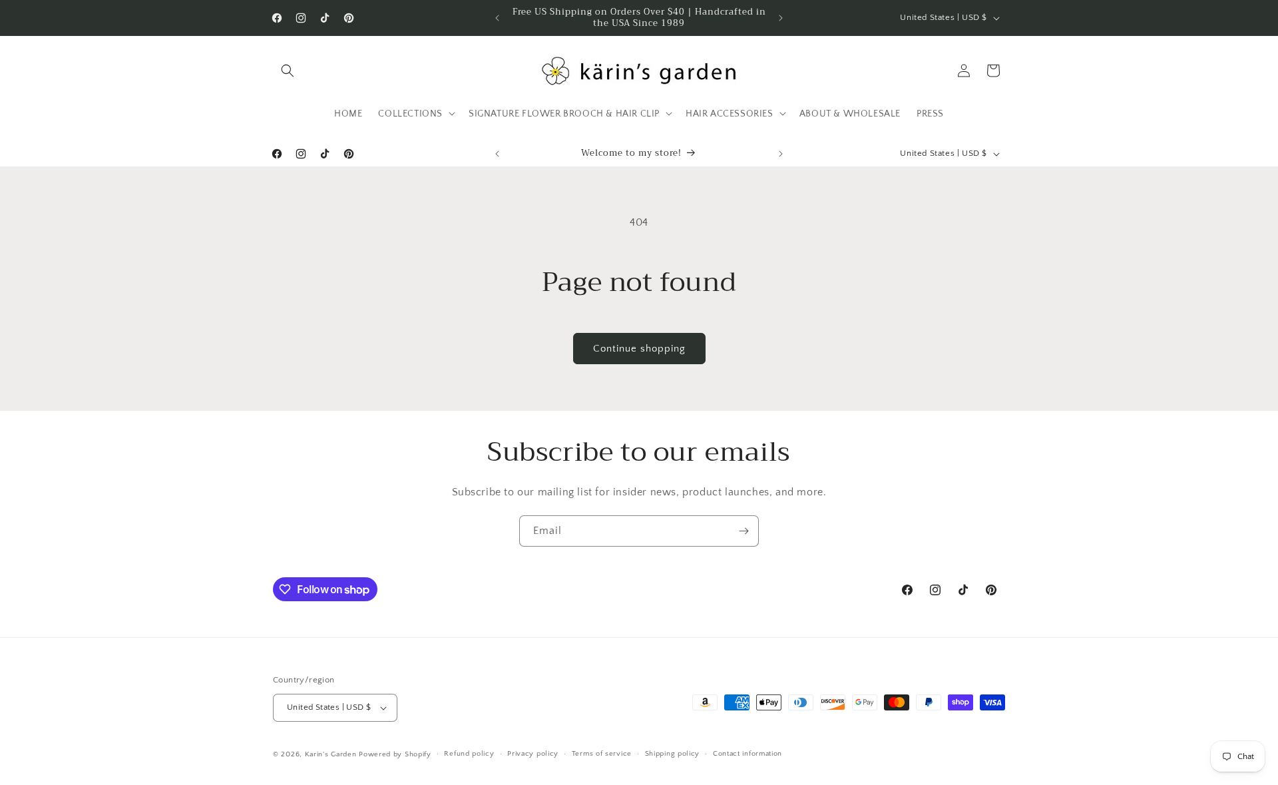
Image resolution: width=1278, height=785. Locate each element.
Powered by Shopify (395, 754)
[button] (287, 70)
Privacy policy (532, 754)
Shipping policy (672, 754)
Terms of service (602, 754)
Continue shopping (639, 348)
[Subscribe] (743, 531)
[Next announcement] (780, 18)
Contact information (747, 754)
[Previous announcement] (497, 18)
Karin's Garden (331, 754)
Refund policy (469, 754)
